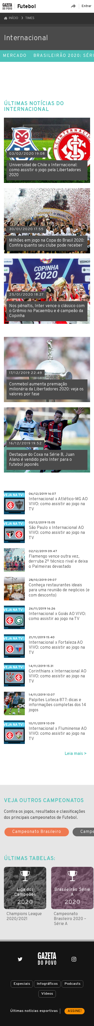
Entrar (86, 6)
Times (29, 18)
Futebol (26, 6)
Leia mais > (76, 753)
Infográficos (47, 984)
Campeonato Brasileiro (36, 831)
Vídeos (47, 994)
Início (13, 18)
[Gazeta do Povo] (47, 958)
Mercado (15, 55)
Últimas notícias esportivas (34, 1011)
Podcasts (72, 984)
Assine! (74, 1011)
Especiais (22, 984)
